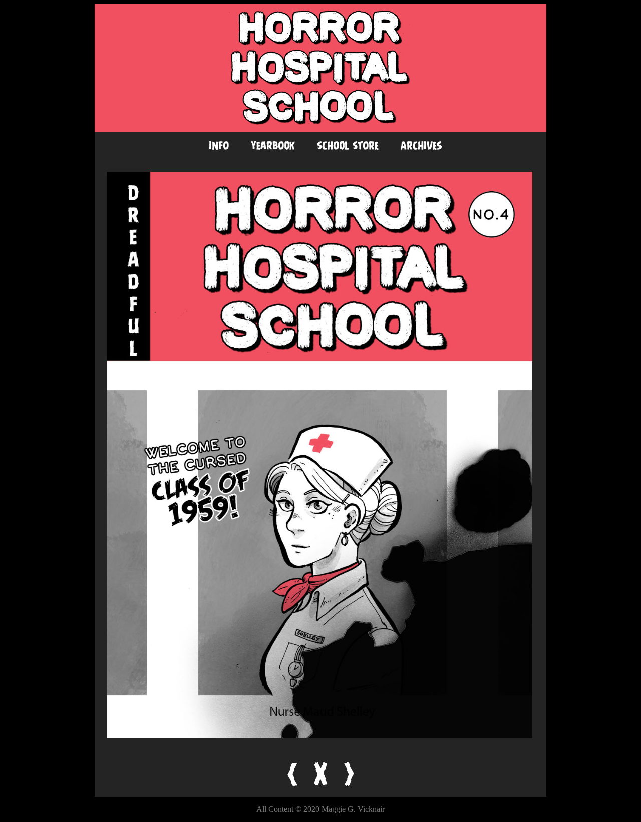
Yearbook (273, 145)
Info (219, 145)
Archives (421, 145)
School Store (348, 145)
